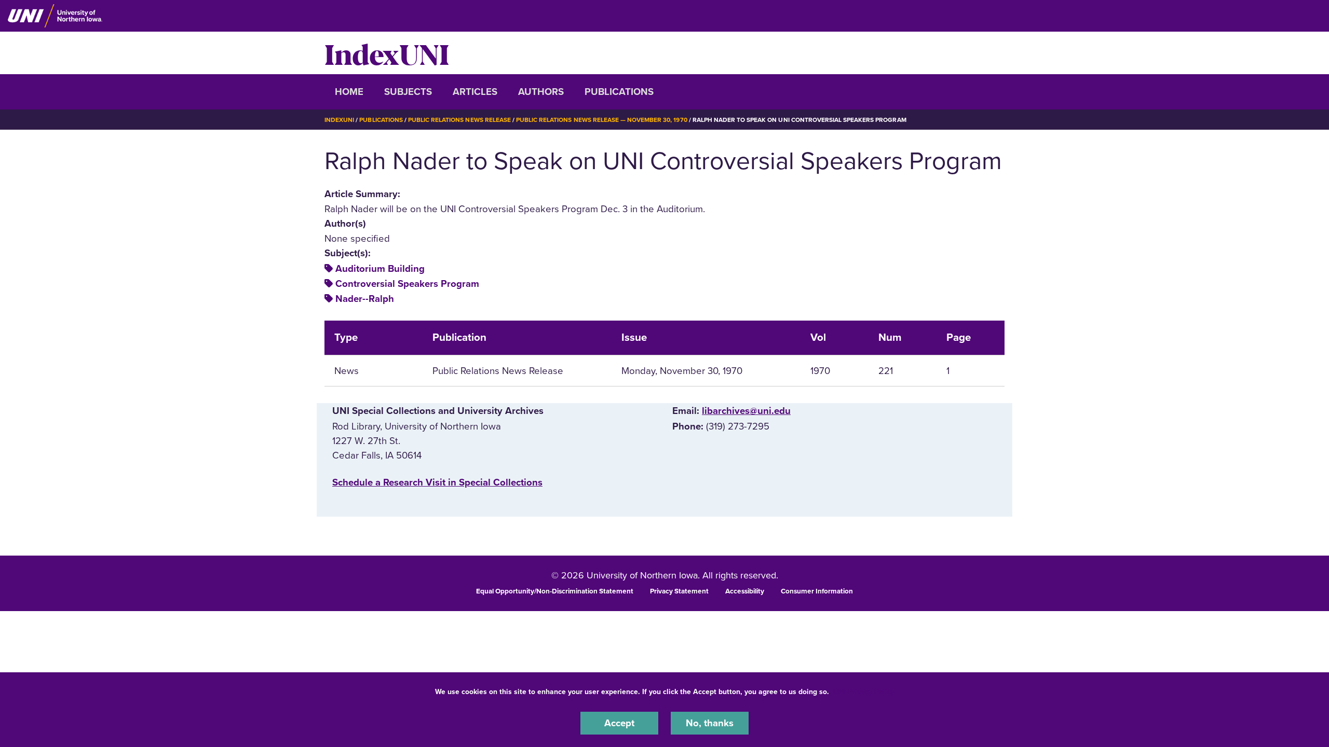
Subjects (408, 92)
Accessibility (744, 591)
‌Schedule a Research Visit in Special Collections (437, 482)
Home (349, 92)
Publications (619, 92)
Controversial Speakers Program (407, 283)
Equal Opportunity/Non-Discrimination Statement (554, 591)
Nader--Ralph (364, 299)
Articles (475, 92)
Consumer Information (817, 591)
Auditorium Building (380, 268)
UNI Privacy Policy (863, 691)
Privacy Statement (679, 591)
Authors (541, 92)
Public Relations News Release (459, 119)
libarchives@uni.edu (746, 411)
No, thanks (710, 723)
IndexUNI (386, 53)
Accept (619, 723)
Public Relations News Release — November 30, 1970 (601, 119)
